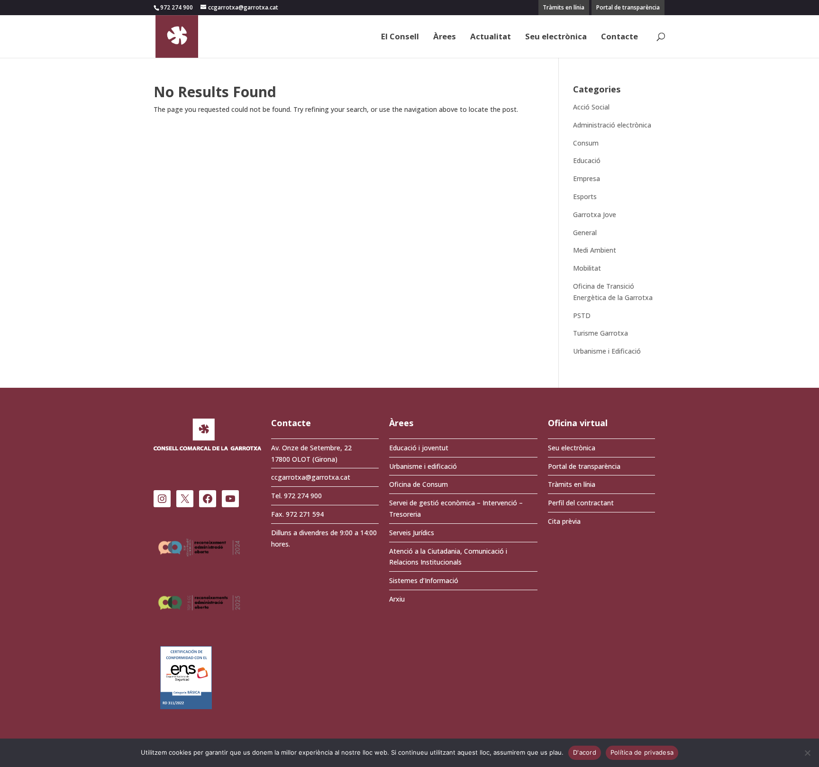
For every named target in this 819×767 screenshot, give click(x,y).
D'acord (584, 752)
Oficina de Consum (418, 484)
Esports (585, 196)
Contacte (619, 37)
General (585, 232)
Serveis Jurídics (411, 532)
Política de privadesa (641, 752)
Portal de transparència (628, 7)
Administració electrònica (612, 124)
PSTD (582, 315)
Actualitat (490, 37)
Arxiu (397, 598)
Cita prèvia (564, 521)
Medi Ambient (594, 250)
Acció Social (591, 106)
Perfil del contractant (581, 502)
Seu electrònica (556, 37)
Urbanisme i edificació (423, 466)
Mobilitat (587, 268)
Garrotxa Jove (594, 214)
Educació (587, 160)
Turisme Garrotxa (600, 333)
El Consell (400, 37)
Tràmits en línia (563, 7)
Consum (586, 142)
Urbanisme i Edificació (607, 351)
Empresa (586, 178)
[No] (807, 753)
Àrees (444, 37)
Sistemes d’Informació (423, 580)
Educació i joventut (418, 447)
